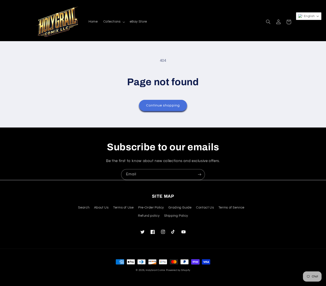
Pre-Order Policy (151, 207)
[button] (113, 22)
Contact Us (205, 207)
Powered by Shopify (178, 270)
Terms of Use (123, 207)
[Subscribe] (199, 174)
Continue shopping (163, 105)
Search (83, 207)
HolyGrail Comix (155, 270)
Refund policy (148, 215)
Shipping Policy (176, 215)
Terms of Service (231, 207)
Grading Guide (179, 207)
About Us (101, 207)
